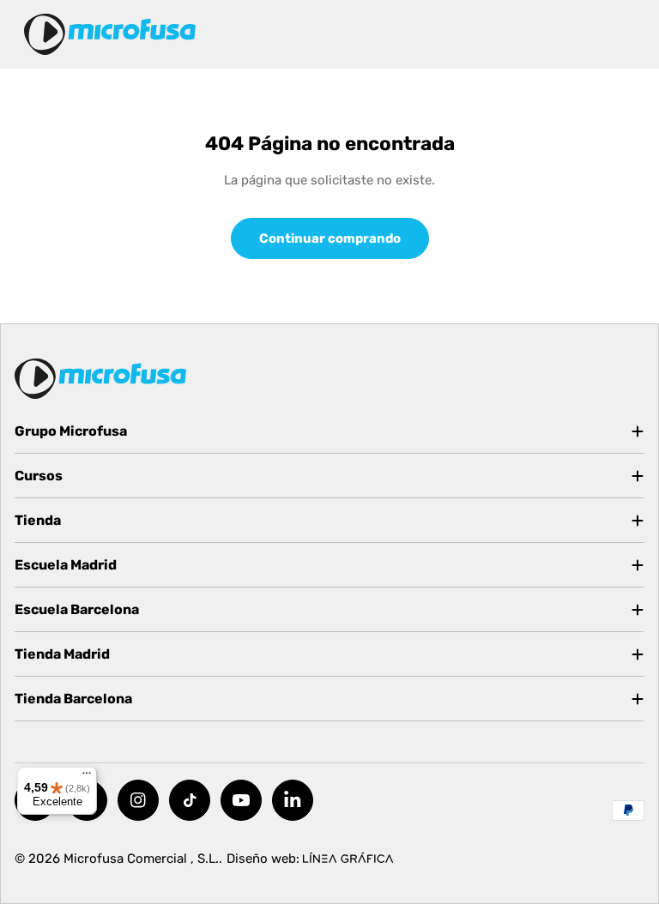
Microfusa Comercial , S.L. (141, 858)
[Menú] (86, 777)
